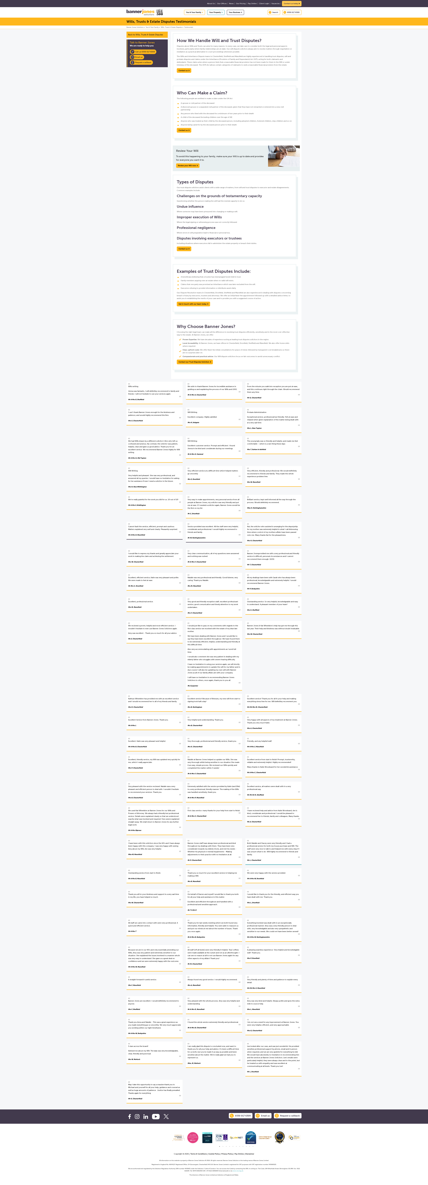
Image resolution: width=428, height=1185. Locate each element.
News (231, 3)
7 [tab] (240, 1146)
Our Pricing (240, 3)
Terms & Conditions (198, 1154)
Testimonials (188, 27)
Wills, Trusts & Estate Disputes (171, 27)
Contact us (183, 70)
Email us (139, 57)
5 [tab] (233, 1146)
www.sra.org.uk (238, 1171)
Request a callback (143, 62)
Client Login (264, 3)
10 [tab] (250, 1146)
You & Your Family (193, 12)
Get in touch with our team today (193, 304)
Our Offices (222, 3)
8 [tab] (243, 1146)
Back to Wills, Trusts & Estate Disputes (145, 34)
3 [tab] (226, 1146)
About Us (211, 3)
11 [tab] (253, 1146)
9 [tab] (246, 1146)
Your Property (215, 12)
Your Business (234, 12)
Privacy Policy (227, 1154)
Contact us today (291, 3)
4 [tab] (229, 1146)
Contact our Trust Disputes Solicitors (194, 362)
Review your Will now (187, 165)
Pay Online (252, 3)
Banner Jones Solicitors (135, 27)
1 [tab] (219, 1146)
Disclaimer (249, 1154)
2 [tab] (223, 1146)
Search (275, 12)
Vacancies (275, 3)
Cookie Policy (214, 1154)
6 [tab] (236, 1146)
